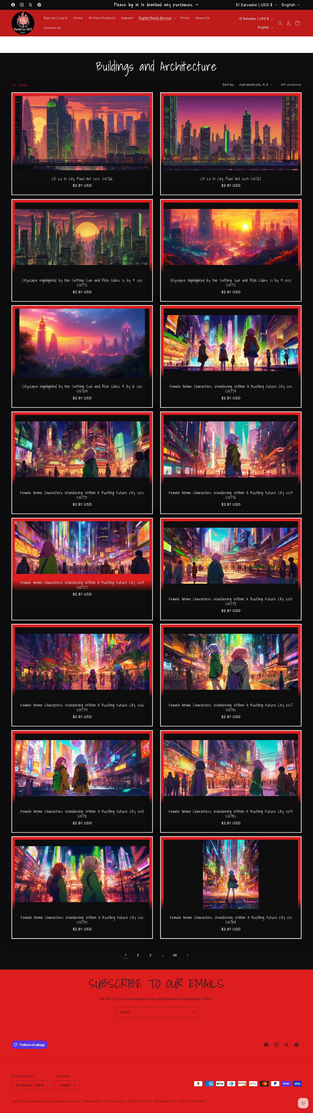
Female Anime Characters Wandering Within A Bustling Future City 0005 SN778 (231, 601)
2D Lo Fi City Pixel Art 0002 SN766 (82, 178)
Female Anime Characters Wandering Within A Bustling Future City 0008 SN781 (82, 814)
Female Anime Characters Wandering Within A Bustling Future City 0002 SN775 (82, 495)
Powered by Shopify (66, 1101)
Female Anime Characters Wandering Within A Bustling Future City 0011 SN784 (230, 920)
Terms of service (139, 1101)
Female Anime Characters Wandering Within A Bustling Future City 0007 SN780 (231, 708)
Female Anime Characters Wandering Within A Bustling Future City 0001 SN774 (231, 389)
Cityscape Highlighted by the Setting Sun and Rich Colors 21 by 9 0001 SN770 (82, 283)
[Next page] (187, 955)
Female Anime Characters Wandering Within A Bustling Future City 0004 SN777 (82, 585)
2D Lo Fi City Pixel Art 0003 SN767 (231, 178)
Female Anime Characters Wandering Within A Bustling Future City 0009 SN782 (231, 814)
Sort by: (228, 85)
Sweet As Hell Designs (37, 1101)
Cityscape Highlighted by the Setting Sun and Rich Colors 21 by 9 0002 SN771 (231, 283)
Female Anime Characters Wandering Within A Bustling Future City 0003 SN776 (231, 495)
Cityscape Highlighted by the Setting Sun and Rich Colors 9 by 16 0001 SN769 (82, 389)
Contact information (193, 1101)
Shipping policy (164, 1101)
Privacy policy (115, 1101)
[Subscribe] (192, 1012)
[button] (157, 18)
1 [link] (125, 955)
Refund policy (92, 1101)
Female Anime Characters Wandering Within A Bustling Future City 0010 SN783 (82, 920)
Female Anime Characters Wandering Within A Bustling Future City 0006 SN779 (82, 708)
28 (175, 955)
